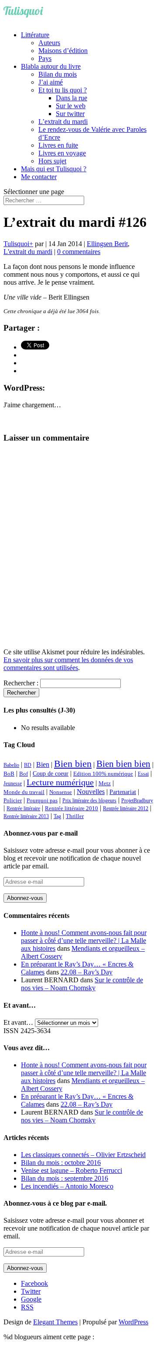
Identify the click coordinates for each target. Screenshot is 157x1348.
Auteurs (49, 42)
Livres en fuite (58, 145)
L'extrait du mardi (27, 251)
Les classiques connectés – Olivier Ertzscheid (83, 1154)
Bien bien (73, 763)
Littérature (35, 35)
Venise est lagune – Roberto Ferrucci (71, 1170)
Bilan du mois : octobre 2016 (61, 1162)
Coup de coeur (50, 773)
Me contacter (39, 176)
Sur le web (70, 105)
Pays (44, 58)
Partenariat (122, 791)
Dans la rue (71, 98)
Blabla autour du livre (51, 66)
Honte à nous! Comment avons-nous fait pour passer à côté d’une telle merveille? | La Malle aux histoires (84, 940)
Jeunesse (12, 783)
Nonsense (60, 792)
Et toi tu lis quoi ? (62, 90)
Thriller (75, 816)
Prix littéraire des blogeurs (89, 801)
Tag (57, 816)
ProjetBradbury (137, 801)
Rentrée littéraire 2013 (26, 816)
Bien (42, 764)
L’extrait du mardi (63, 121)
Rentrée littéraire (23, 808)
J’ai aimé (50, 82)
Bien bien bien (123, 764)
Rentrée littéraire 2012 (125, 808)
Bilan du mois (57, 74)
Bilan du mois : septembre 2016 (64, 1178)
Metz (105, 783)
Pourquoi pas (42, 800)
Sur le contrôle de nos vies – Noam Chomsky (82, 984)
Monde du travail (23, 792)
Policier (12, 800)
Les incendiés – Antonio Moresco (67, 1186)
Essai (143, 774)
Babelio (11, 765)
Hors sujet (52, 161)
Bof (23, 774)
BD (27, 765)
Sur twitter (70, 113)
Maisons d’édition (63, 50)
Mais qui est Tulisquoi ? (53, 169)
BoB (8, 774)
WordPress (133, 1322)
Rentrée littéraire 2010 (71, 808)
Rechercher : (20, 683)
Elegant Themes (55, 1322)
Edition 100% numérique (103, 774)
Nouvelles (91, 791)
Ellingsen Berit (107, 243)
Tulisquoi (16, 243)
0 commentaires (78, 251)
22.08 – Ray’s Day (87, 972)
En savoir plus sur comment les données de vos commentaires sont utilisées (68, 663)
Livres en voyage (62, 153)
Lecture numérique (60, 782)
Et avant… (18, 1022)
